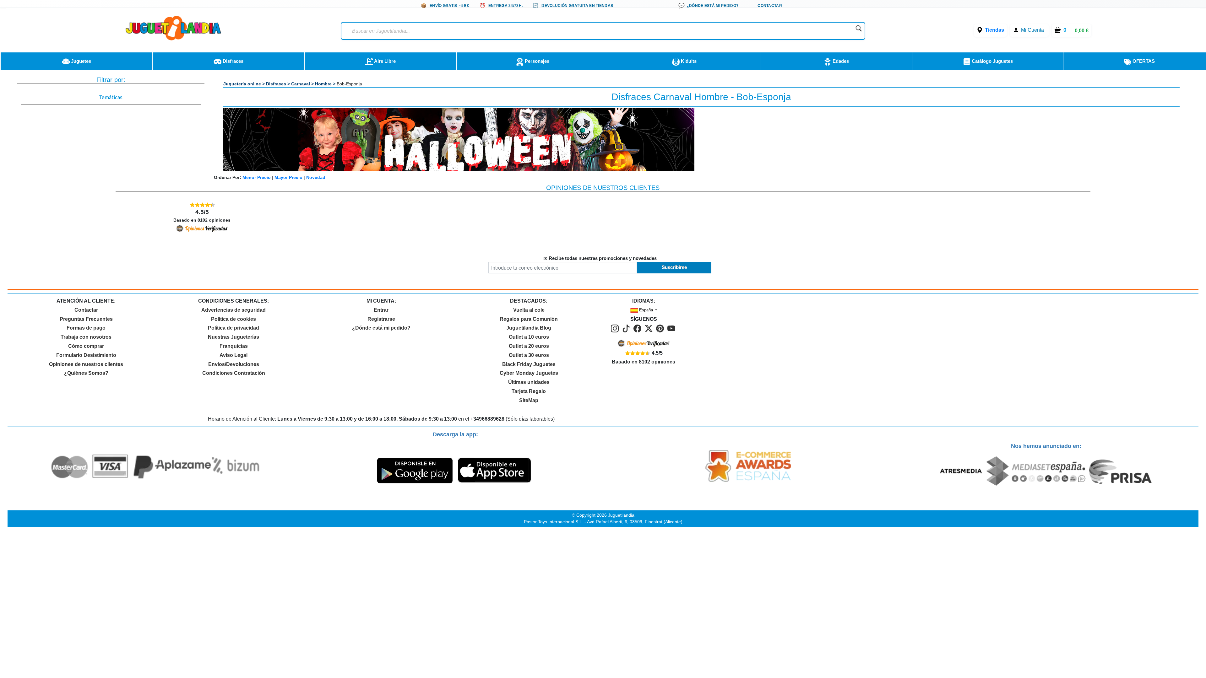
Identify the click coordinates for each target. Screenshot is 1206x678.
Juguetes (80, 61)
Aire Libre (384, 61)
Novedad (315, 177)
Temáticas (110, 98)
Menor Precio (256, 177)
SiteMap (528, 400)
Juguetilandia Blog (528, 328)
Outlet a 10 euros (529, 337)
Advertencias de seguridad (233, 310)
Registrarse (381, 319)
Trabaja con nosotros (86, 337)
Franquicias (234, 346)
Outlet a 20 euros (529, 346)
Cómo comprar (86, 346)
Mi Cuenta (1032, 30)
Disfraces (232, 61)
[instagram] (616, 328)
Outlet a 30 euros (529, 355)
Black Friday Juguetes (529, 364)
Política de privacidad (233, 328)
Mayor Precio (288, 177)
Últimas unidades (529, 382)
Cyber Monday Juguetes (529, 373)
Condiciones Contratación (233, 373)
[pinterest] (661, 328)
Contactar (86, 310)
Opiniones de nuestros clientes (86, 364)
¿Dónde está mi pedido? (381, 328)
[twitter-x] (649, 328)
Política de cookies (233, 319)
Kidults (688, 61)
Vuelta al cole (529, 310)
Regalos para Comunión (529, 319)
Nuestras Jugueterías (233, 337)
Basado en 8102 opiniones (202, 216)
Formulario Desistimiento (86, 355)
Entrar (381, 310)
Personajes (536, 61)
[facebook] (638, 328)
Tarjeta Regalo (529, 391)
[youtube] (672, 328)
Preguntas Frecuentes (86, 319)
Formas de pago (86, 328)
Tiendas (994, 30)
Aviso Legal (233, 355)
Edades (840, 61)
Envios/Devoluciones (233, 364)
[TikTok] (627, 328)
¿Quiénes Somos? (86, 373)
